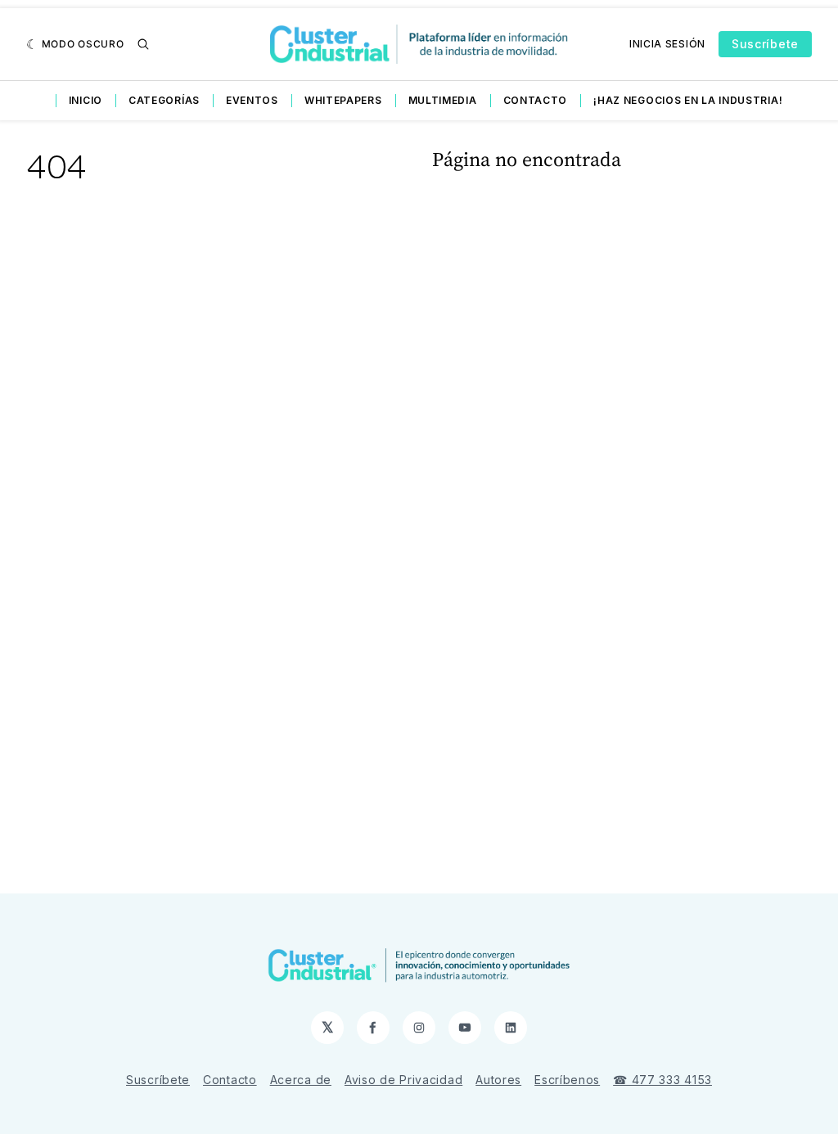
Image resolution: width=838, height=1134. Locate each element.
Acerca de (300, 1080)
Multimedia (442, 100)
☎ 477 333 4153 (662, 1080)
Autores (498, 1080)
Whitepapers (343, 100)
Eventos (252, 100)
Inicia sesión (667, 44)
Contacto (535, 100)
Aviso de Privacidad (403, 1080)
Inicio (85, 100)
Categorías (164, 100)
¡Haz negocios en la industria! (687, 100)
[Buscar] (143, 44)
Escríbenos (567, 1080)
